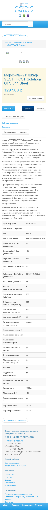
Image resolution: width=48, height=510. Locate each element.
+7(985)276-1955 (24, 7)
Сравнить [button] (28, 108)
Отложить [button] (40, 108)
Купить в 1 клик (35, 98)
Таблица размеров (10, 122)
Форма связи (10, 485)
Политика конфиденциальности (18, 494)
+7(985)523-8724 (24, 10)
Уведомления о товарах (15, 465)
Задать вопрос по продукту (15, 132)
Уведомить (8, 108)
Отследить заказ (12, 462)
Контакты (9, 502)
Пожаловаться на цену (14, 116)
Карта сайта (10, 482)
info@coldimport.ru (15, 440)
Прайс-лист (10, 474)
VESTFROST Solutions (15, 35)
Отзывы (8, 479)
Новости (8, 477)
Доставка (6, 126)
